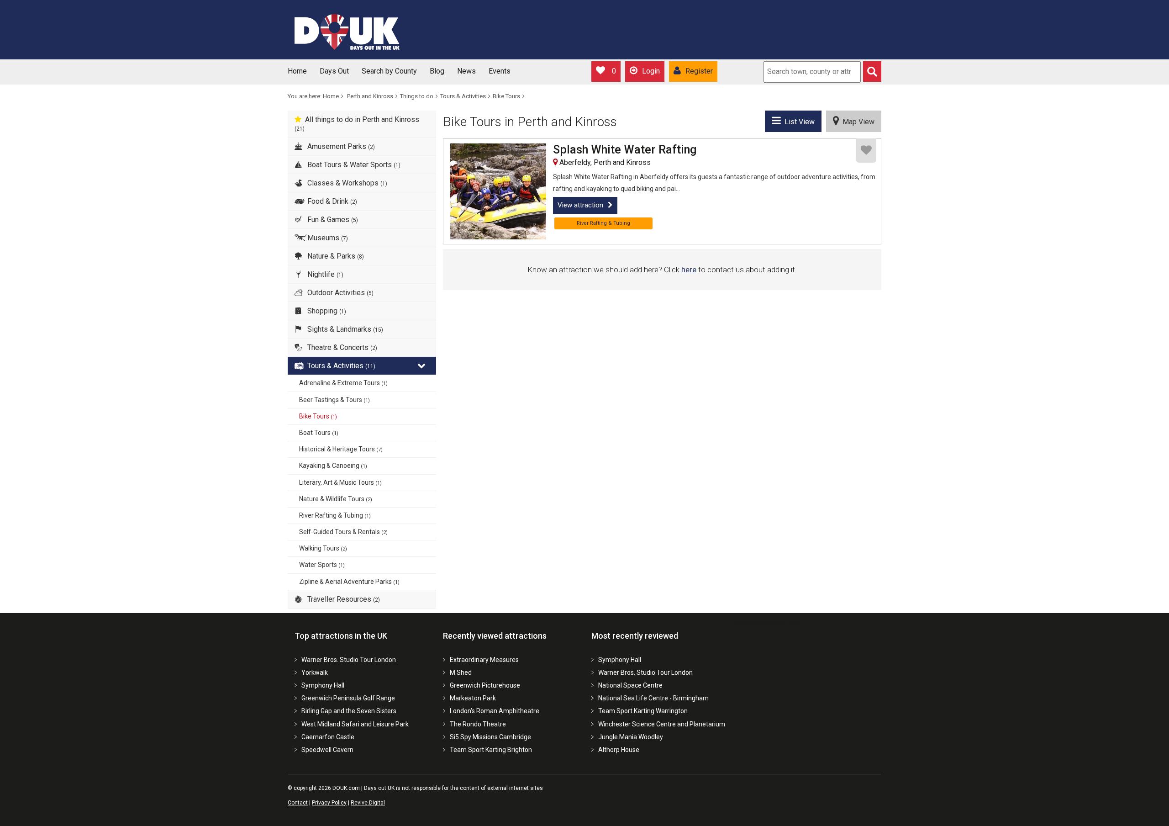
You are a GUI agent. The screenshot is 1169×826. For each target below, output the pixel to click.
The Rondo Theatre (478, 724)
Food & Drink (331, 201)
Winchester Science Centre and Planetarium (661, 724)
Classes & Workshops (346, 183)
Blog (437, 71)
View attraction (580, 205)
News (466, 71)
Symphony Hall (322, 685)
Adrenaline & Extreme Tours (343, 383)
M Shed (461, 672)
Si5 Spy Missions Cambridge (490, 737)
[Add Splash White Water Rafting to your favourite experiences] (866, 150)
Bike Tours (506, 96)
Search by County (389, 71)
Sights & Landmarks (344, 329)
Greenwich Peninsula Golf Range (348, 698)
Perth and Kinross (370, 96)
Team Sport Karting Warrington (643, 711)
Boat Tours (318, 432)
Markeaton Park (473, 698)
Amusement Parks (340, 146)
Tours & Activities (463, 96)
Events (500, 71)
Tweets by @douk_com (767, 623)
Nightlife (324, 274)
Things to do (416, 96)
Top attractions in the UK (341, 636)
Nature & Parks (334, 256)
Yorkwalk (314, 672)
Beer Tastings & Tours (334, 399)
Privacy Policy (329, 803)
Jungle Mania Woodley (630, 737)
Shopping (325, 311)
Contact (298, 803)
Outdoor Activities (339, 292)
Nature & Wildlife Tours (335, 499)
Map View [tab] (856, 121)
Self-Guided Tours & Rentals (343, 531)
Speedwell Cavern (327, 749)
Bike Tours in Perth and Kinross (530, 121)
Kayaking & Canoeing (333, 465)
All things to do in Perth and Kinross (357, 123)
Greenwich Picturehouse (485, 685)
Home (297, 71)
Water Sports (322, 564)
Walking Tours (323, 548)
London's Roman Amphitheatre (494, 711)
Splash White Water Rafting (624, 149)
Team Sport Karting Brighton (491, 749)
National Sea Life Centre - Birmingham (653, 698)
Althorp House (618, 749)
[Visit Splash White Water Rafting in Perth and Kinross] (498, 191)
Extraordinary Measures (484, 659)
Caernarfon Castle (327, 737)
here (688, 269)
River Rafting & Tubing (335, 515)
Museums (326, 237)
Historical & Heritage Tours (341, 449)
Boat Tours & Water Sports (352, 164)
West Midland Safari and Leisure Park (355, 724)
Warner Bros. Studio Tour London (348, 659)
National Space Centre (630, 685)
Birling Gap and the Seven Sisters (348, 711)
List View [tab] (798, 121)
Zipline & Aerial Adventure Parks (349, 581)
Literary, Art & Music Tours (340, 482)
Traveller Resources (342, 599)
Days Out (334, 71)
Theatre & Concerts (341, 347)
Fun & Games (331, 219)
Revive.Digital (368, 803)
